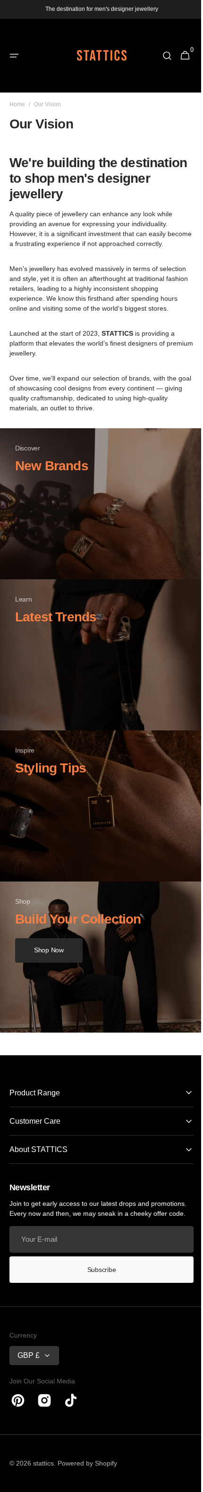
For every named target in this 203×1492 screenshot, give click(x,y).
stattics (43, 1473)
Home (17, 104)
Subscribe (98, 1279)
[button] (14, 55)
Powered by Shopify (87, 1473)
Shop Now (49, 960)
